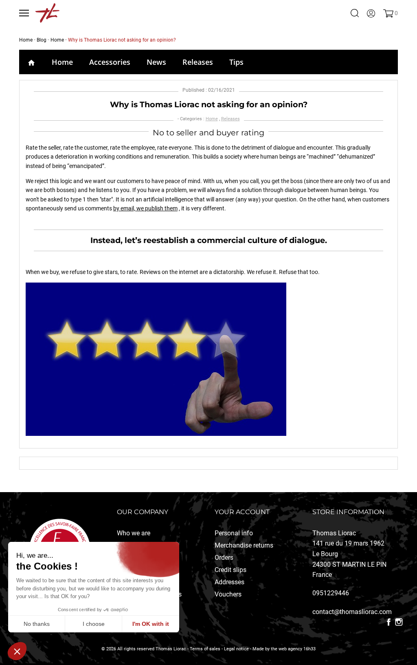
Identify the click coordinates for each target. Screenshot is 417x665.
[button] (17, 651)
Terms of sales (205, 649)
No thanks (37, 624)
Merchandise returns (244, 545)
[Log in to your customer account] (371, 13)
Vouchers (228, 594)
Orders (224, 557)
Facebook (389, 622)
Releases (197, 62)
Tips (236, 62)
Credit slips (230, 570)
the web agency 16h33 (293, 649)
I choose (94, 624)
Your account (242, 512)
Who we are (133, 533)
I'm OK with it (150, 624)
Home (62, 62)
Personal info (234, 533)
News (156, 62)
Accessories (109, 62)
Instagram (399, 622)
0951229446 (330, 593)
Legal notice (236, 649)
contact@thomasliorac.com (352, 612)
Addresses (229, 582)
